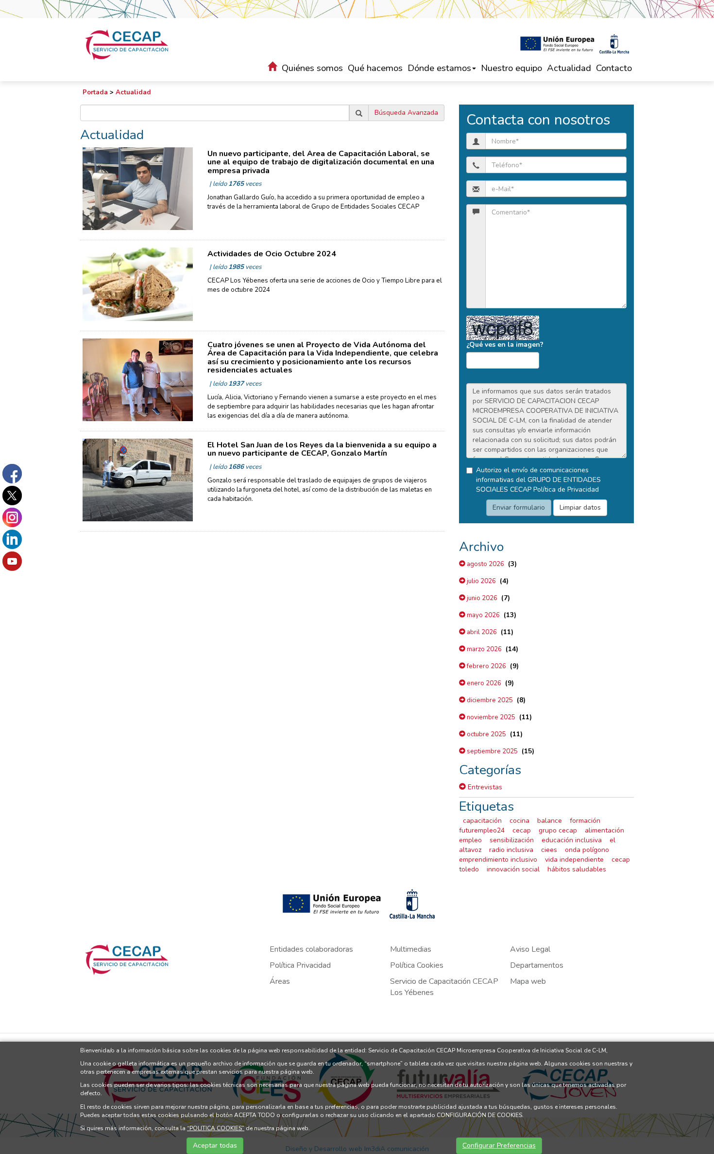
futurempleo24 (482, 830)
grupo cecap (558, 830)
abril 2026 (481, 632)
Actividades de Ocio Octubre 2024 (271, 254)
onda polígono (587, 849)
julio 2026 (480, 581)
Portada (95, 92)
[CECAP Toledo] (127, 44)
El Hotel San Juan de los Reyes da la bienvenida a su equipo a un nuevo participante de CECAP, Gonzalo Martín (322, 449)
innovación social (513, 869)
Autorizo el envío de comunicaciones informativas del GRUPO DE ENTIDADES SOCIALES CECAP (538, 479)
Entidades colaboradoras (311, 949)
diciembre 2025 (489, 700)
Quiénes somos (312, 68)
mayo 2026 (482, 615)
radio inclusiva (511, 849)
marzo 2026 (483, 649)
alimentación (604, 830)
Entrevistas (484, 787)
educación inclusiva (572, 840)
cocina (519, 820)
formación (585, 820)
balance (549, 820)
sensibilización (512, 840)
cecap (521, 830)
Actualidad (569, 68)
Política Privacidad (300, 965)
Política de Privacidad (566, 489)
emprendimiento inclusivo (498, 859)
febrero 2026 (485, 666)
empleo (470, 840)
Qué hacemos (375, 68)
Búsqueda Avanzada (406, 112)
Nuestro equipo (511, 68)
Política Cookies (416, 965)
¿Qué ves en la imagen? (505, 344)
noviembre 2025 (490, 717)
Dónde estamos (439, 68)
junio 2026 (481, 598)
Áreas (280, 981)
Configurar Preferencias (499, 1145)
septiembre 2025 (491, 751)
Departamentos (536, 965)
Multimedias (410, 949)
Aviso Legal (530, 949)
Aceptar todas (215, 1145)
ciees (549, 849)
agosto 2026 (484, 564)
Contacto (614, 68)
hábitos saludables (576, 869)
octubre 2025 (485, 734)
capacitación (482, 820)
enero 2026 (483, 683)
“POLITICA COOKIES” (215, 1128)
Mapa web (528, 981)
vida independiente (574, 859)
